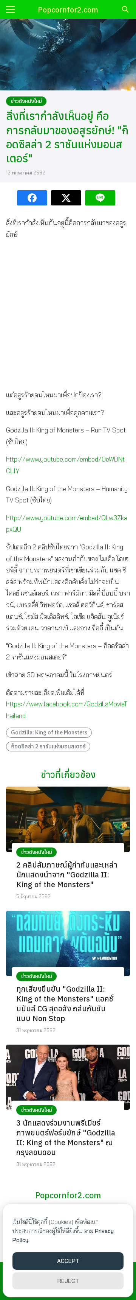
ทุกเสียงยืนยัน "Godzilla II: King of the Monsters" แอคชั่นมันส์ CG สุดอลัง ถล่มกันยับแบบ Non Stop (64, 1003)
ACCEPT (68, 1260)
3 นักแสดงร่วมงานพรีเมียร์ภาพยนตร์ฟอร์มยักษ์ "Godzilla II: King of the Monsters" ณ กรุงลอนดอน (65, 1137)
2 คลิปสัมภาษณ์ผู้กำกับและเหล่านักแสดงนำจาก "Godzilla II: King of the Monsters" (66, 874)
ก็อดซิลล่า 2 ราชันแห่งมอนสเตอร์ (48, 746)
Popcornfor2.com (68, 10)
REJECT (68, 1280)
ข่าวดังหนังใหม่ (26, 101)
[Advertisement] (68, 315)
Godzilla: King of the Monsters (49, 732)
